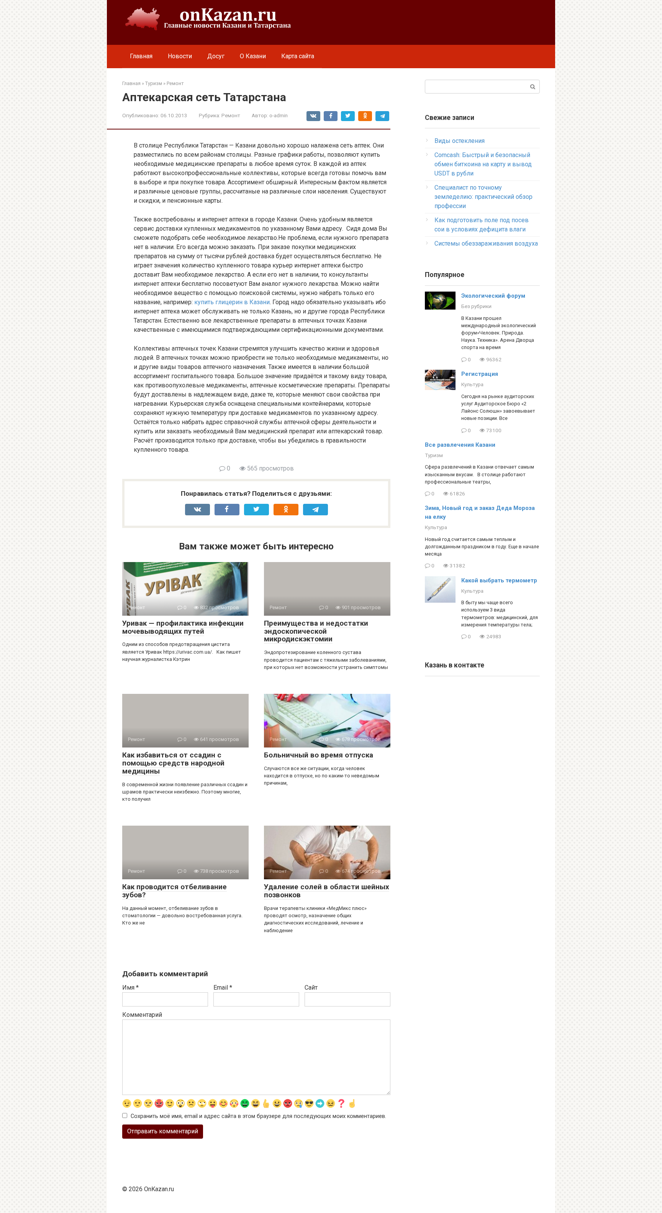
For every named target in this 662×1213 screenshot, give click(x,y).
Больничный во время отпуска (318, 755)
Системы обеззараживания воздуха (486, 243)
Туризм (434, 455)
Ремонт (230, 115)
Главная (141, 56)
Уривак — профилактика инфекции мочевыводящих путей (183, 627)
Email (222, 987)
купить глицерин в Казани (232, 302)
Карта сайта (297, 56)
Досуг (215, 56)
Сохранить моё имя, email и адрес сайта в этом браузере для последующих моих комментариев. (258, 1116)
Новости (180, 56)
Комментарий (142, 1014)
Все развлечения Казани (460, 444)
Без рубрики (476, 306)
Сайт (311, 987)
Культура (472, 384)
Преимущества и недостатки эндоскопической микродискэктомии (316, 631)
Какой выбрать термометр (499, 580)
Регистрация (479, 373)
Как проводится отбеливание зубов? (174, 890)
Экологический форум (493, 295)
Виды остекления (459, 140)
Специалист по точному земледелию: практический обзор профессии (483, 197)
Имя (130, 987)
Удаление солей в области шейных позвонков (326, 890)
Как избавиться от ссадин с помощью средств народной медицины (173, 763)
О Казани (253, 56)
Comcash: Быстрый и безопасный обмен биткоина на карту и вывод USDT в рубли (483, 164)
